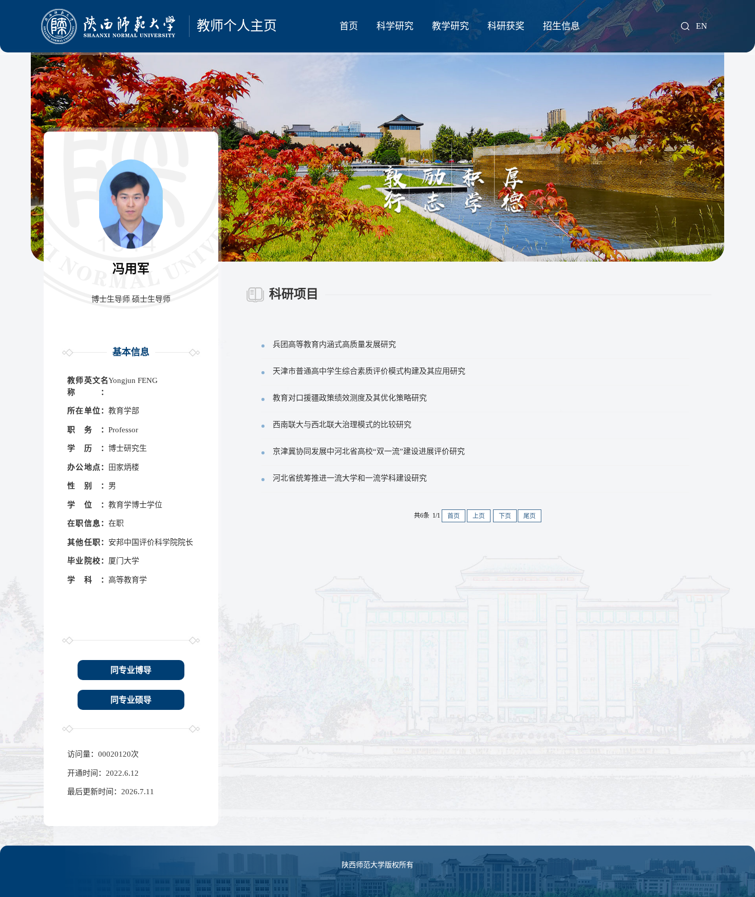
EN (701, 26)
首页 (348, 26)
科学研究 (394, 26)
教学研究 (450, 26)
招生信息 (561, 26)
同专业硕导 (131, 699)
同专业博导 (131, 670)
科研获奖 (505, 26)
